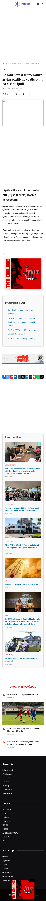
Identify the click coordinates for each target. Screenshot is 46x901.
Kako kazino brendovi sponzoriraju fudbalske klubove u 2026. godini (23, 729)
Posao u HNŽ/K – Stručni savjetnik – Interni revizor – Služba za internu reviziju (23, 742)
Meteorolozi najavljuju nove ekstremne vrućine (21, 584)
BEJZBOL (6, 837)
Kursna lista (6, 778)
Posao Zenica (7, 793)
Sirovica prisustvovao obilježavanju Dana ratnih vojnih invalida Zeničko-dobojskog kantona (22, 509)
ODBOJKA (6, 829)
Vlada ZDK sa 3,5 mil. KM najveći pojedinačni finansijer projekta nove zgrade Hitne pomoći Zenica (22, 547)
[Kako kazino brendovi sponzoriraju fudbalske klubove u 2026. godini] (23, 713)
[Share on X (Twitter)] (16, 94)
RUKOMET (6, 821)
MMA (4, 841)
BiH (3, 69)
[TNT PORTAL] (23, 4)
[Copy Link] (20, 94)
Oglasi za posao (7, 774)
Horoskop (5, 785)
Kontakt (5, 864)
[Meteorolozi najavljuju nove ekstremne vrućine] (23, 568)
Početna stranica (8, 63)
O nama (5, 856)
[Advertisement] (23, 35)
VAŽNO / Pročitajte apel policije (22, 338)
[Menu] (4, 4)
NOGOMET (6, 809)
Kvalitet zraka (7, 789)
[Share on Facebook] (12, 94)
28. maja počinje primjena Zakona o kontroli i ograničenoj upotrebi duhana (23, 322)
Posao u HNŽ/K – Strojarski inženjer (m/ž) (22, 694)
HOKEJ (5, 825)
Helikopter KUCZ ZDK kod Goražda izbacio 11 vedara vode (22, 659)
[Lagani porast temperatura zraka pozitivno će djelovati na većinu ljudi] (23, 113)
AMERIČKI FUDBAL (10, 833)
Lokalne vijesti (7, 770)
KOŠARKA (6, 817)
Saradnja (5, 868)
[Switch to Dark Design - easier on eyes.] (42, 4)
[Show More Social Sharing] (29, 94)
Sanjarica (5, 782)
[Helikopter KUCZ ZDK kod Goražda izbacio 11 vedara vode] (23, 642)
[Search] (38, 4)
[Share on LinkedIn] (24, 94)
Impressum (6, 860)
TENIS (4, 813)
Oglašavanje (6, 872)
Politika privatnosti (9, 880)
